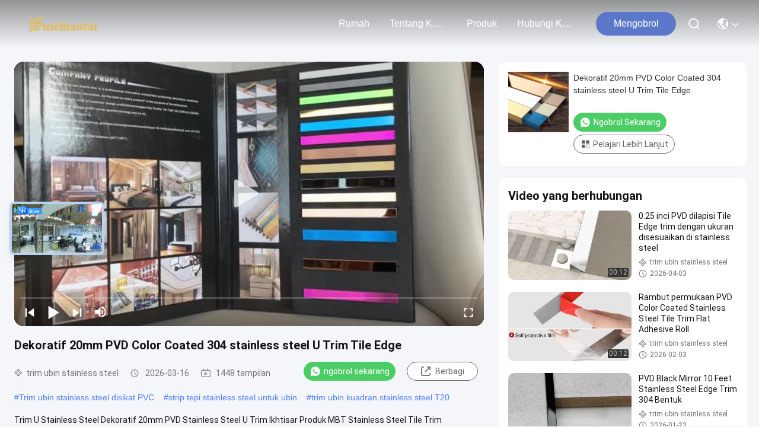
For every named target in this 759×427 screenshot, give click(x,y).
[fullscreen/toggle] (468, 312)
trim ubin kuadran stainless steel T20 (380, 397)
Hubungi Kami (545, 23)
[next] (77, 312)
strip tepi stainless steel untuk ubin (232, 397)
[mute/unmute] (101, 312)
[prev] (30, 312)
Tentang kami (418, 23)
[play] (249, 194)
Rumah (354, 23)
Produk (482, 23)
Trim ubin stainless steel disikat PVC (86, 397)
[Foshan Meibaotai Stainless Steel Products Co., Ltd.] (63, 24)
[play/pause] (53, 312)
